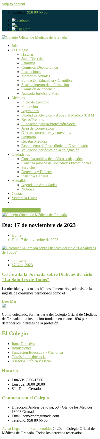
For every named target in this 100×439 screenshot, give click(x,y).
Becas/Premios (32, 119)
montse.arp (20, 260)
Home (16, 235)
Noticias (27, 189)
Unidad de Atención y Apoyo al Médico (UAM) (58, 115)
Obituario (28, 137)
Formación (29, 106)
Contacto (18, 193)
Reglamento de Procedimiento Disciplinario (54, 146)
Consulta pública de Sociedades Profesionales (56, 163)
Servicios (28, 167)
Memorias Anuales (35, 76)
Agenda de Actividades (39, 185)
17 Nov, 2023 (22, 265)
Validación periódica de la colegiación (50, 150)
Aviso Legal (11, 428)
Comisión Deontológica (39, 67)
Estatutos (28, 63)
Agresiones (30, 111)
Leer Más (9, 301)
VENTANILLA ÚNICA (21, 210)
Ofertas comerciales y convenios (46, 133)
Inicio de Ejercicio (35, 102)
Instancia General (34, 176)
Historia (27, 54)
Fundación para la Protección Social (48, 124)
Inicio (16, 46)
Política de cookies (37, 428)
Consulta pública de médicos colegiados (52, 159)
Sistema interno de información (45, 85)
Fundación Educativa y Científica (47, 80)
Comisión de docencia (38, 89)
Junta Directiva (32, 59)
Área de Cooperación (37, 128)
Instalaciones (31, 72)
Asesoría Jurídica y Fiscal (40, 93)
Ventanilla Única (24, 198)
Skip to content (13, 4)
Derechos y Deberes (36, 172)
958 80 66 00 (37, 12)
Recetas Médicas (34, 141)
